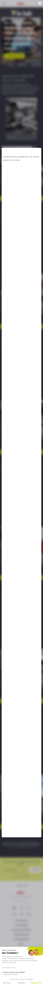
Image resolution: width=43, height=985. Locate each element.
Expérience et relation (10, 974)
